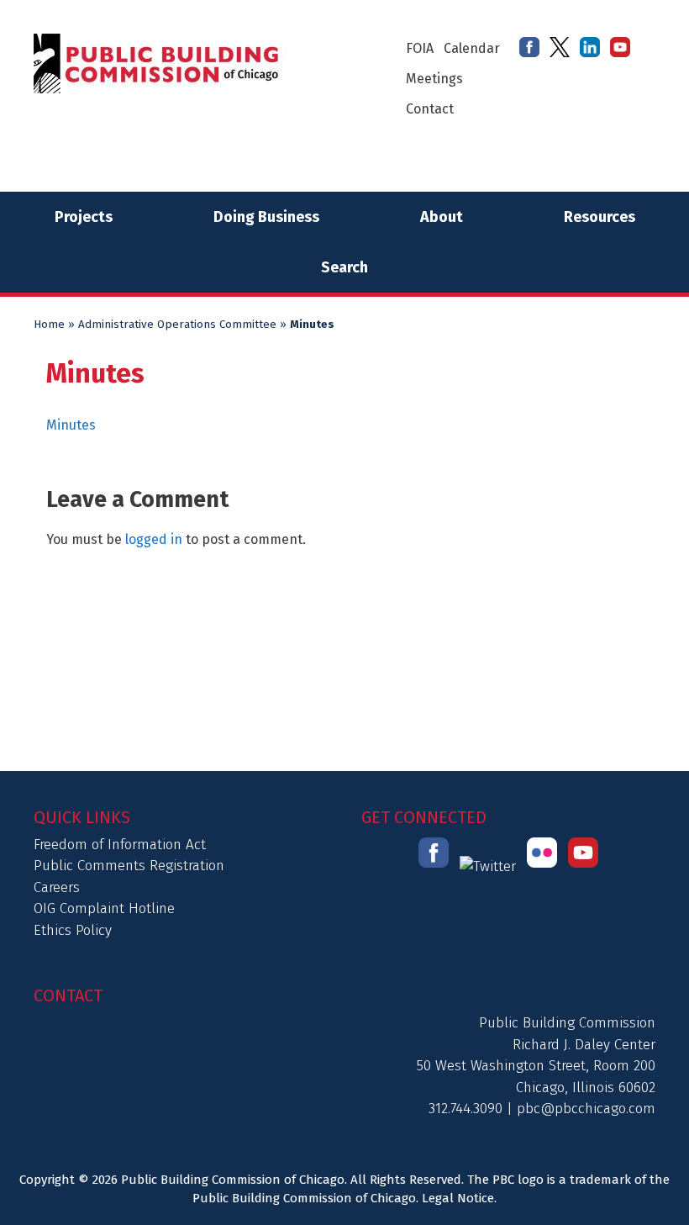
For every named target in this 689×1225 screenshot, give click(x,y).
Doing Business (266, 217)
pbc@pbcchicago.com (586, 1108)
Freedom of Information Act (120, 844)
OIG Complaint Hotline (104, 908)
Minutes (72, 425)
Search (344, 267)
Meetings (434, 79)
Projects (84, 217)
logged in (153, 539)
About (441, 217)
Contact (430, 109)
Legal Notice (458, 1198)
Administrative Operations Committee (177, 324)
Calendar (472, 48)
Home (49, 324)
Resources (599, 217)
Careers (57, 887)
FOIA (420, 48)
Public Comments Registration (129, 865)
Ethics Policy (73, 930)
